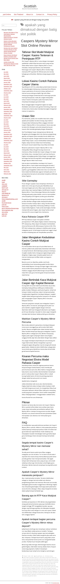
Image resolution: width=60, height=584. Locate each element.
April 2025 (6, 101)
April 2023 (6, 151)
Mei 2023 (6, 149)
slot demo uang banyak (51, 572)
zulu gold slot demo (32, 576)
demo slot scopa (36, 565)
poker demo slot (36, 569)
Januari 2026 (7, 82)
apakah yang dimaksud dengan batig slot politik (37, 560)
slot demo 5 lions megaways (30, 571)
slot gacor (5, 197)
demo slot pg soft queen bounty (32, 563)
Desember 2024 (8, 109)
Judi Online (7, 14)
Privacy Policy (52, 14)
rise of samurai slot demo (46, 569)
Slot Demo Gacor (49, 556)
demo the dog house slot (28, 566)
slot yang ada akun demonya (44, 574)
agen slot (4, 214)
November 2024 (8, 111)
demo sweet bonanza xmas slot (48, 565)
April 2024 (6, 126)
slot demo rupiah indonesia (39, 572)
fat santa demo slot (38, 566)
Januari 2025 (7, 107)
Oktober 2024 (7, 113)
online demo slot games (46, 568)
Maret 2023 (7, 153)
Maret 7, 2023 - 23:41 (29, 556)
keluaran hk (5, 195)
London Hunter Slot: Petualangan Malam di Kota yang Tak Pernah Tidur (11, 63)
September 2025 (8, 90)
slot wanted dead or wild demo (29, 574)
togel (3, 182)
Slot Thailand (18, 14)
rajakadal (4, 186)
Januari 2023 (7, 157)
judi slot (4, 204)
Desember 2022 (8, 159)
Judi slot (4, 216)
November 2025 (8, 86)
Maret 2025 (7, 103)
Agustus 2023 (7, 142)
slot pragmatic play (7, 210)
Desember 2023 (8, 134)
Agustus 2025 (7, 92)
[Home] (12, 20)
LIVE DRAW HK (6, 193)
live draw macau (6, 203)
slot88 (3, 180)
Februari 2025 (7, 105)
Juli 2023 (6, 144)
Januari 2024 (7, 132)
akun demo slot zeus (46, 559)
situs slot (4, 184)
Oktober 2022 (7, 163)
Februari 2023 (7, 155)
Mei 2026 (6, 74)
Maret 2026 (7, 78)
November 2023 (8, 136)
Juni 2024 (6, 122)
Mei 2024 (6, 124)
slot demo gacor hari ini (43, 571)
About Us (29, 14)
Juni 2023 (6, 146)
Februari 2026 (7, 80)
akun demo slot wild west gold (34, 559)
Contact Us (40, 14)
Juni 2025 (6, 97)
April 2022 (6, 169)
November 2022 (8, 161)
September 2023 (8, 140)
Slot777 (4, 191)
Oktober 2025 (7, 88)
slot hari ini (5, 189)
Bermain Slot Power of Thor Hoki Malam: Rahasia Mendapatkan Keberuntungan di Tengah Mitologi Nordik (11, 36)
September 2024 (8, 115)
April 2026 (6, 76)
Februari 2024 (7, 130)
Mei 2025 (6, 99)
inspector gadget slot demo (33, 568)
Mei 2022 (6, 167)
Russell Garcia (39, 556)
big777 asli (5, 188)
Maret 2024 (7, 128)
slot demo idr (52, 571)
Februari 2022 (7, 173)
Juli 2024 (6, 119)
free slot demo (47, 566)
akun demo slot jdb (44, 557)
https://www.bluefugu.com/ (10, 199)
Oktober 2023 (7, 138)
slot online (5, 212)
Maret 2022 (7, 171)
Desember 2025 (8, 84)
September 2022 (8, 165)
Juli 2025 (6, 94)
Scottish (30, 6)
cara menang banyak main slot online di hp (42, 562)
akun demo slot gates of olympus (31, 557)
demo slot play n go (45, 563)
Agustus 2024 (7, 117)
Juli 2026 (6, 72)
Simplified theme (56, 582)
